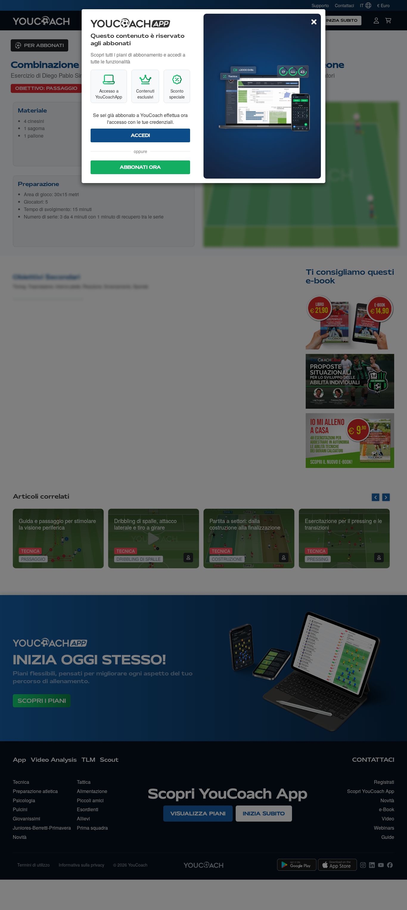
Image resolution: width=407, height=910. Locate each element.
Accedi (140, 135)
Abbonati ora (140, 167)
